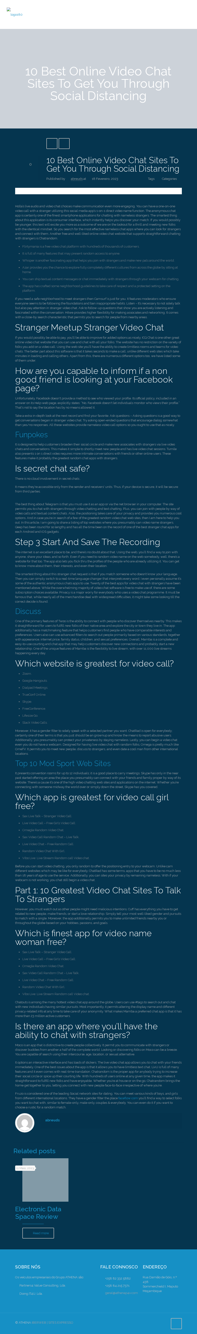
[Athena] (15, 14)
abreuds (77, 179)
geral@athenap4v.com (121, 1293)
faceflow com (128, 1098)
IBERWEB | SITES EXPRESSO (52, 1322)
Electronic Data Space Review (38, 1212)
